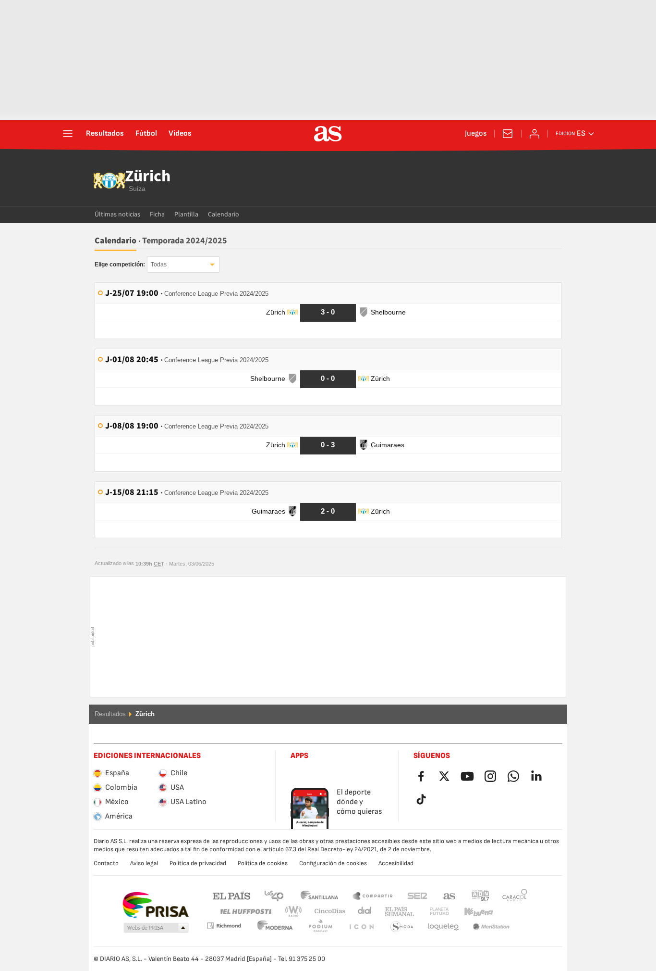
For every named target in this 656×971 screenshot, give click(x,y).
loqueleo (402, 927)
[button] (156, 928)
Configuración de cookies (333, 863)
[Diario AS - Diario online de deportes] (328, 133)
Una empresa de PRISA (155, 905)
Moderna (223, 926)
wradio (296, 912)
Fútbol (146, 134)
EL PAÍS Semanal (397, 912)
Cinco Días (326, 912)
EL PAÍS (231, 895)
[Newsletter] (507, 133)
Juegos (475, 134)
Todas (159, 264)
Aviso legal (144, 863)
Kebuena (473, 912)
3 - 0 (328, 312)
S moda (361, 927)
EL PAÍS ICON (320, 927)
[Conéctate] (534, 133)
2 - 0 (328, 511)
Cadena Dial (362, 912)
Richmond (511, 912)
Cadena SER (417, 895)
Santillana (319, 895)
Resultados (105, 134)
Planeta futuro (431, 912)
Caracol (514, 895)
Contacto (106, 863)
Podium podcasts (275, 927)
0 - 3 (328, 445)
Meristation (443, 927)
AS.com (449, 895)
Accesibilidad (395, 863)
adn (480, 895)
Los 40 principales (273, 895)
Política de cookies (263, 863)
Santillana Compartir (373, 895)
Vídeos (180, 134)
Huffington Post (245, 912)
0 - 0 (328, 378)
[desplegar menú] (67, 133)
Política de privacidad (198, 863)
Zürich (147, 177)
